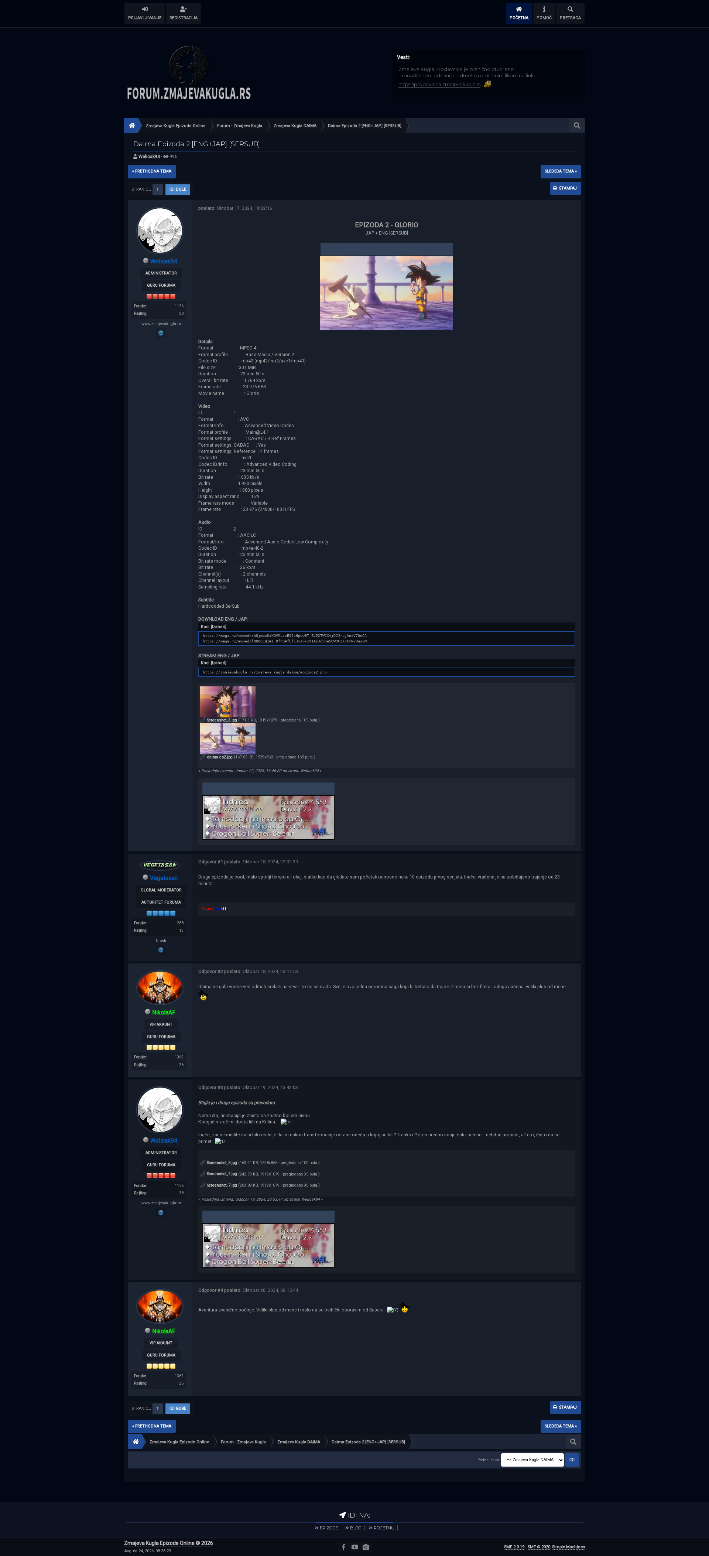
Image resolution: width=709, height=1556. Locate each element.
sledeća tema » (561, 171)
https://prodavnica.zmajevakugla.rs (439, 84)
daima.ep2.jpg (219, 757)
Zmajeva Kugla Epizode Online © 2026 (168, 1543)
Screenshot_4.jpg (221, 1173)
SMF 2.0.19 (514, 1547)
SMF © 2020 (539, 1547)
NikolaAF (163, 1012)
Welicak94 (149, 156)
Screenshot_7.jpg (221, 1185)
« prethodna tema (151, 171)
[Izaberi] (218, 626)
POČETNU (384, 1528)
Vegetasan (164, 877)
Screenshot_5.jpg (221, 1162)
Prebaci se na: (488, 1460)
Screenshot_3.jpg (221, 720)
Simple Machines (568, 1547)
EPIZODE (329, 1528)
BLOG (356, 1528)
